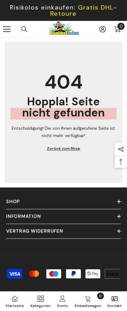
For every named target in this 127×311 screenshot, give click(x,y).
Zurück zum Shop (63, 148)
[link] (63, 301)
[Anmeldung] (103, 29)
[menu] (6, 29)
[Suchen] (24, 29)
